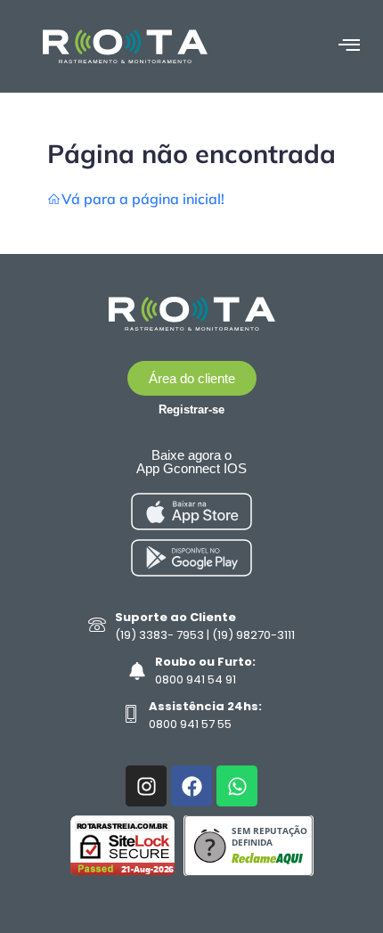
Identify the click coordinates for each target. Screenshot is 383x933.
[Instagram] (146, 785)
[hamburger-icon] (349, 46)
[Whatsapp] (236, 785)
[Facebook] (191, 785)
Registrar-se (191, 409)
